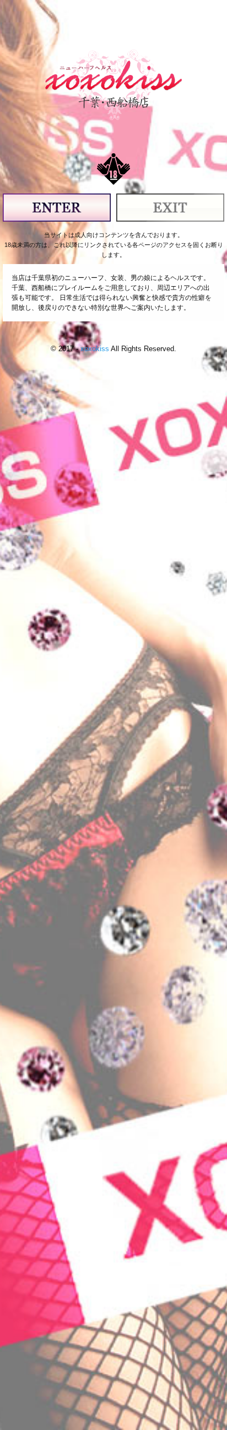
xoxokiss (94, 349)
